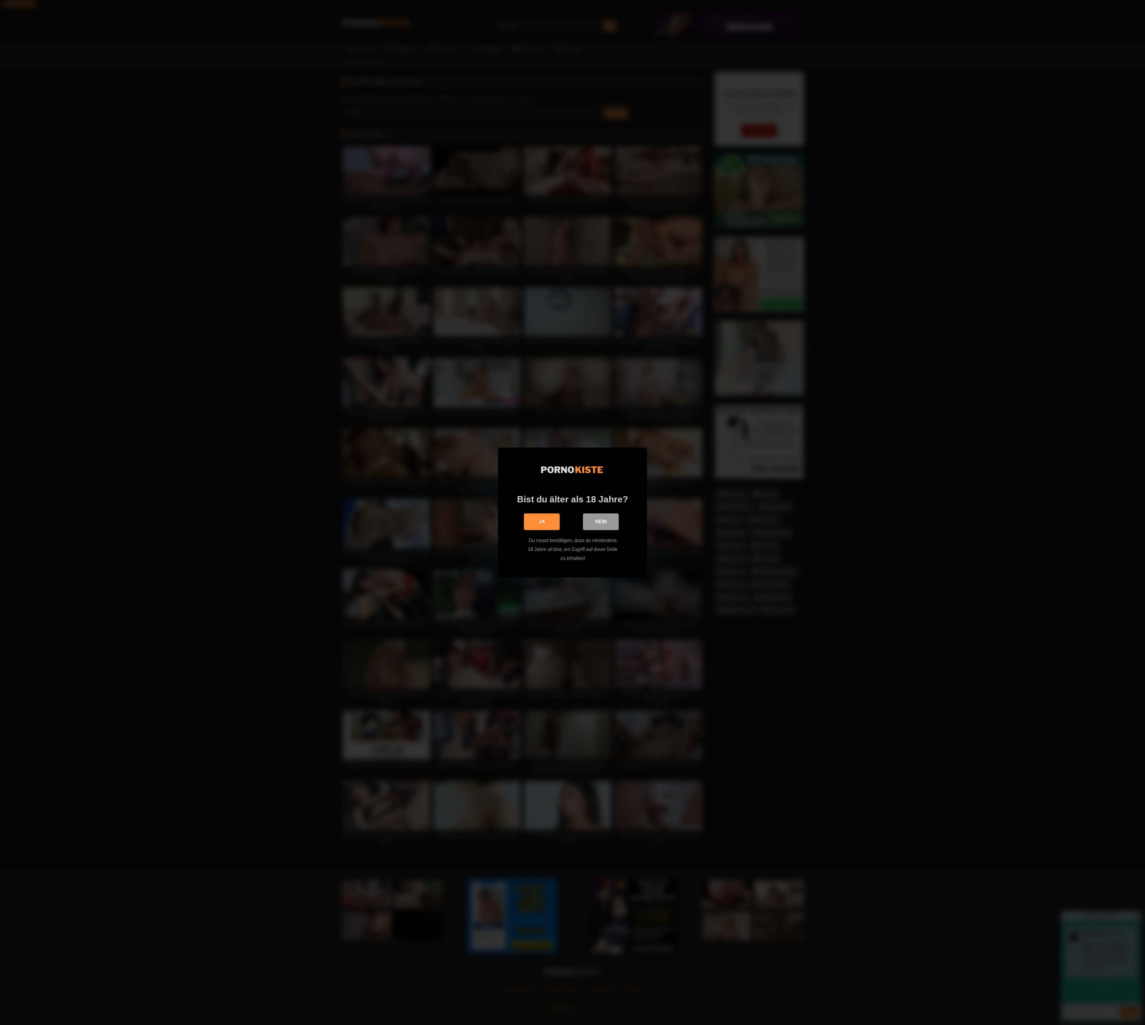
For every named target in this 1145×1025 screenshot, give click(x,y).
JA (542, 521)
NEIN (601, 521)
